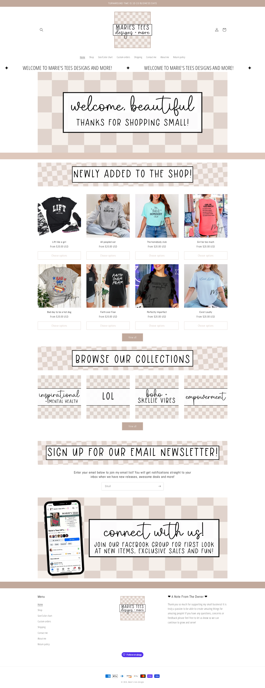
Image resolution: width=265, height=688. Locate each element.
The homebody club (157, 241)
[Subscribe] (159, 486)
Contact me (43, 632)
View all (133, 337)
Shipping (42, 627)
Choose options (59, 255)
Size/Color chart (45, 615)
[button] (41, 30)
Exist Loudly (205, 312)
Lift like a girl (59, 241)
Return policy (44, 644)
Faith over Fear (108, 312)
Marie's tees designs (136, 682)
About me (42, 638)
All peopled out (108, 241)
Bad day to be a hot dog (59, 312)
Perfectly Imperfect (157, 312)
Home (40, 604)
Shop (40, 610)
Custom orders (44, 621)
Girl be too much (205, 241)
